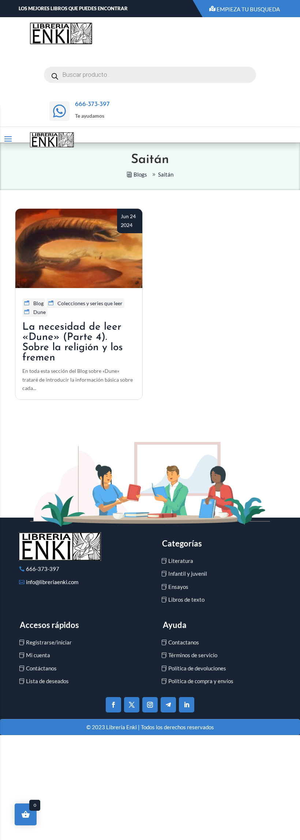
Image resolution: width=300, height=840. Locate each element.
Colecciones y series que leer (90, 303)
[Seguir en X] (131, 704)
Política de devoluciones (197, 668)
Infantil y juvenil (187, 573)
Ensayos (178, 586)
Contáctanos (41, 668)
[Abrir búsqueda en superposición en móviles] (150, 75)
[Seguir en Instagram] (150, 704)
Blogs (140, 174)
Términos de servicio (192, 655)
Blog (38, 303)
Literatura (180, 560)
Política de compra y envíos (200, 681)
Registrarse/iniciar (49, 642)
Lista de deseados (47, 681)
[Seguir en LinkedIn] (186, 704)
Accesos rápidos (49, 625)
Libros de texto (186, 599)
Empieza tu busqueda (248, 9)
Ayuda (175, 625)
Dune (39, 312)
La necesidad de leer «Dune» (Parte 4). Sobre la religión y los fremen (72, 342)
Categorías (182, 543)
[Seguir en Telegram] (168, 704)
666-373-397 (42, 568)
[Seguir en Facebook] (113, 704)
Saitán (165, 174)
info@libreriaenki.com (52, 582)
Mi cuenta (38, 655)
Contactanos (183, 642)
